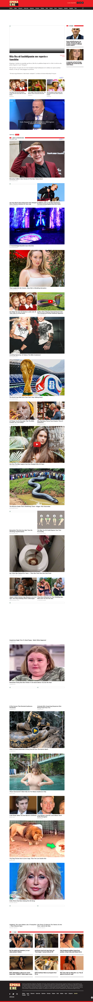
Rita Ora (17, 134)
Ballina (10, 8)
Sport (55, 8)
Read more (37, 125)
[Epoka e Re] (13, 5)
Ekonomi (20, 8)
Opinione (32, 8)
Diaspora (60, 8)
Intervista (26, 8)
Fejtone (42, 8)
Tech (76, 8)
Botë (47, 8)
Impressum (11, 997)
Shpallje (71, 8)
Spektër (66, 8)
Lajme (15, 8)
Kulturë (51, 8)
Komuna (37, 8)
